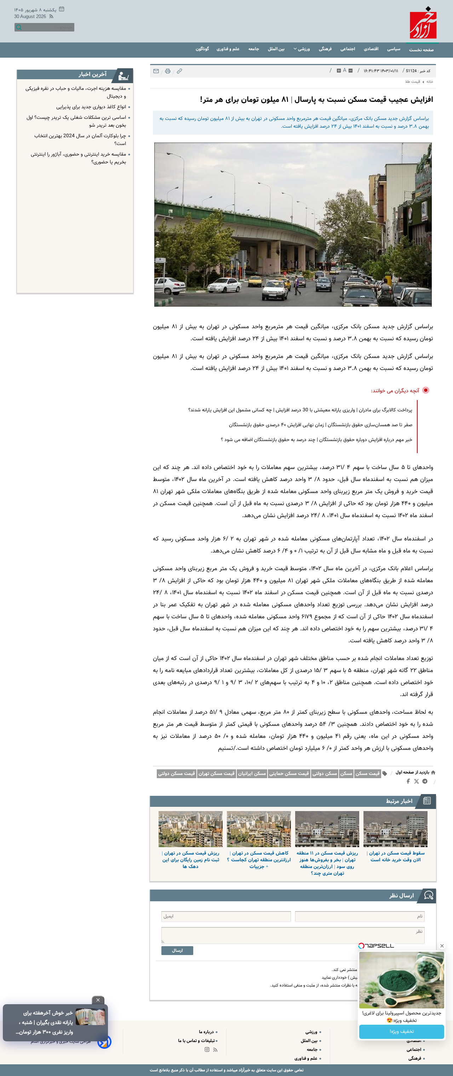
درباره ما (207, 1032)
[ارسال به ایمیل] (156, 73)
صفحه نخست (421, 50)
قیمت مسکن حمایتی (289, 773)
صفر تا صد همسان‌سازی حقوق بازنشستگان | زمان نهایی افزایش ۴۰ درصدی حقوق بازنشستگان (320, 425)
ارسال (177, 951)
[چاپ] (167, 73)
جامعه (254, 49)
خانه (429, 82)
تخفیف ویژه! (402, 1032)
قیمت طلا (412, 82)
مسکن (346, 773)
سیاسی (394, 49)
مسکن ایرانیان (252, 773)
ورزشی (304, 49)
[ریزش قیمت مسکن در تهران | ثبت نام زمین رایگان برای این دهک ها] (191, 829)
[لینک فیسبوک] (409, 782)
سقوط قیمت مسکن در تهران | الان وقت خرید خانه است (396, 856)
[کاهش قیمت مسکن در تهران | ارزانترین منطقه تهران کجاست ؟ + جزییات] (259, 829)
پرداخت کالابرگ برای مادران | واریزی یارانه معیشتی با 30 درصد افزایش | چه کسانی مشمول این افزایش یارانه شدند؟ (300, 410)
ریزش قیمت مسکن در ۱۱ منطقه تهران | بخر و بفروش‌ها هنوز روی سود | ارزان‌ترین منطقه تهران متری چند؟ (327, 863)
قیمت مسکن (368, 773)
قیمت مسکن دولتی (176, 773)
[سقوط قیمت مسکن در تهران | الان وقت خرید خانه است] (395, 829)
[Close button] (442, 945)
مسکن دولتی (324, 773)
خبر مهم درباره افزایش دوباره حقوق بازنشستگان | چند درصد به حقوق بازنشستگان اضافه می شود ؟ (316, 440)
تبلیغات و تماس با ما (196, 1041)
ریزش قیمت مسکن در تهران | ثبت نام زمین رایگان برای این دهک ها (190, 860)
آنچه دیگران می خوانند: (395, 391)
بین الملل (277, 49)
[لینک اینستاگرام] (208, 1051)
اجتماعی (348, 49)
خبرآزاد (243, 1070)
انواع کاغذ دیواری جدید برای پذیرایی (91, 107)
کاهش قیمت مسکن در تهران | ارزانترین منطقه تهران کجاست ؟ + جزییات (259, 860)
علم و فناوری (229, 49)
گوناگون (202, 49)
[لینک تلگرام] (426, 782)
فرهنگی (326, 49)
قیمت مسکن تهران (217, 773)
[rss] (50, 17)
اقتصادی (371, 49)
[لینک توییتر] (418, 782)
